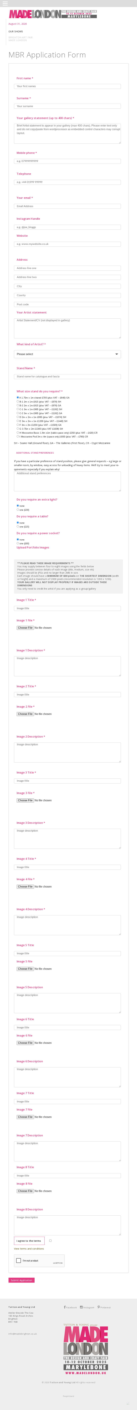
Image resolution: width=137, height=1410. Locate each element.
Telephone (24, 174)
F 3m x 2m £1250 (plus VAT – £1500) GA (40, 425)
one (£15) (24, 526)
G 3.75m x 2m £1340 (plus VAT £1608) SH (41, 429)
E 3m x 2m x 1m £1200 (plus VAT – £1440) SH (43, 421)
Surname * (24, 98)
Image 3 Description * (31, 823)
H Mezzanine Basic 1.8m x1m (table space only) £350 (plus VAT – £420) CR (58, 433)
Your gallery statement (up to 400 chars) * (45, 118)
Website (22, 236)
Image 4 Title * (26, 859)
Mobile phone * (27, 153)
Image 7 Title (25, 1093)
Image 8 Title (25, 1167)
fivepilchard (68, 1396)
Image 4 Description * (31, 909)
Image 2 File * (26, 706)
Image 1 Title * (26, 600)
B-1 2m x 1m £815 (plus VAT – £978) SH (40, 401)
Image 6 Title (25, 1019)
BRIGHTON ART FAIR (21, 37)
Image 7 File (24, 1109)
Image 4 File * (26, 879)
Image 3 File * (26, 793)
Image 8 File (24, 1183)
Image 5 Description (30, 987)
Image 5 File (24, 961)
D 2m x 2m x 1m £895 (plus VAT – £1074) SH (42, 417)
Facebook (71, 1307)
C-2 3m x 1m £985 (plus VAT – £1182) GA (40, 413)
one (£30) (24, 510)
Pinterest (106, 1307)
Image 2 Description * (31, 736)
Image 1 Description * (31, 650)
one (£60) (24, 543)
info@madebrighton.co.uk (22, 1333)
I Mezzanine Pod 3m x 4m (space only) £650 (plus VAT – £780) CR (53, 436)
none (22, 506)
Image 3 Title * (26, 772)
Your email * (25, 198)
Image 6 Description (30, 1061)
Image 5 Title (25, 945)
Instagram (89, 1307)
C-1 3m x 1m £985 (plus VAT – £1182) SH (40, 409)
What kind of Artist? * (31, 344)
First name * (25, 78)
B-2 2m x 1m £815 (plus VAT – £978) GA (40, 405)
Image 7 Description (30, 1135)
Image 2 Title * (26, 686)
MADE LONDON (18, 40)
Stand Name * (26, 368)
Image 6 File (24, 1035)
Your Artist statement (32, 312)
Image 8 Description (30, 1209)
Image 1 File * (26, 620)
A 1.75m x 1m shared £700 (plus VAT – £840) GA (44, 397)
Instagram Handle (28, 219)
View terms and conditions (29, 1248)
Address (22, 259)
